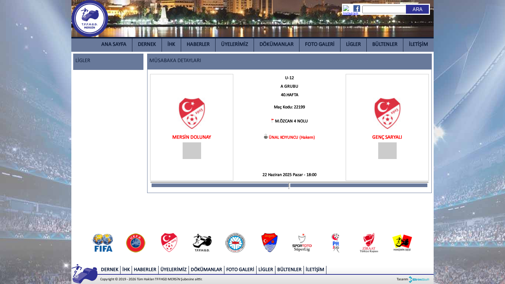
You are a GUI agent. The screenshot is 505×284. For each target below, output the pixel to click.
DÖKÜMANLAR (277, 44)
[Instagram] (346, 10)
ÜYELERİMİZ (234, 44)
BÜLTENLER (384, 44)
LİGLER (353, 44)
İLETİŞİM (418, 44)
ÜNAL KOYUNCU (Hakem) (292, 137)
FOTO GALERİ (320, 44)
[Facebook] (356, 8)
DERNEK (147, 44)
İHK (171, 44)
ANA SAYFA (113, 44)
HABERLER (198, 44)
